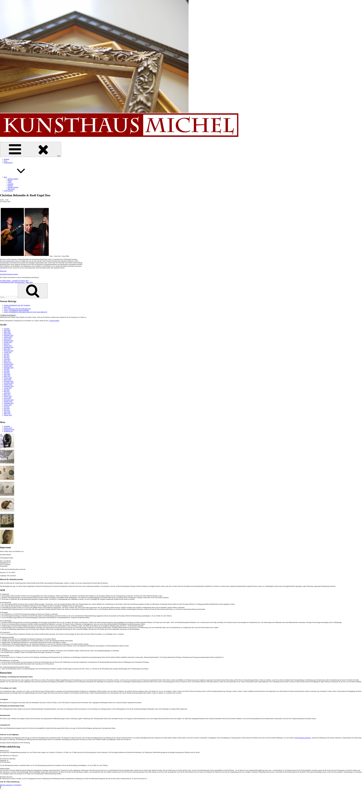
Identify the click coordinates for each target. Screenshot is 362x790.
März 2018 (7, 413)
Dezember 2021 (8, 350)
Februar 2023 (8, 345)
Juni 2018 (7, 408)
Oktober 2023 (8, 342)
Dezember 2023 (8, 340)
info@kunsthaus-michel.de (303, 738)
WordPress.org (8, 431)
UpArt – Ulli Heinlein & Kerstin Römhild (16, 310)
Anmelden (7, 426)
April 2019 (7, 393)
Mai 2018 (7, 410)
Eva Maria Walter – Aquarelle (14, 280)
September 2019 (8, 386)
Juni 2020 (7, 371)
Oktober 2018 (8, 401)
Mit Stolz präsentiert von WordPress (10, 785)
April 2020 (7, 374)
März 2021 (7, 361)
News (5, 161)
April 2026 (7, 330)
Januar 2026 (7, 334)
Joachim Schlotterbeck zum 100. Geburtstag (17, 305)
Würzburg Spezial (13, 187)
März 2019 (7, 395)
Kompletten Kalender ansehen (9, 274)
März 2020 (7, 376)
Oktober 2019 (8, 384)
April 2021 (7, 359)
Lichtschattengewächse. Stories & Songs (16, 282)
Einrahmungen (8, 162)
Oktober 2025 (8, 337)
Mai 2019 (7, 391)
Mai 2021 (7, 357)
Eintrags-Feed (8, 428)
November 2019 (8, 383)
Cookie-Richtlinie (54, 320)
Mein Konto (11, 189)
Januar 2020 (7, 379)
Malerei (10, 180)
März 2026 (7, 332)
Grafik (9, 182)
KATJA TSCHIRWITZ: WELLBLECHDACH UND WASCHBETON (25, 312)
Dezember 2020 (8, 364)
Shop (5, 177)
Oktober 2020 (8, 366)
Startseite (6, 159)
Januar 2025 (7, 339)
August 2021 (8, 352)
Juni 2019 (7, 389)
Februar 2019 (8, 396)
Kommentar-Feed (9, 429)
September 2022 (8, 347)
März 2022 (7, 349)
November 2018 (8, 400)
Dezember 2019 (8, 381)
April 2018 (7, 412)
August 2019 (8, 388)
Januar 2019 (7, 398)
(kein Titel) (7, 307)
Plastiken (10, 185)
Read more (3, 271)
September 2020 (8, 367)
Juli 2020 (6, 369)
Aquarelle (10, 184)
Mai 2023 (7, 344)
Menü (58, 156)
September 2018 (8, 403)
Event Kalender (8, 190)
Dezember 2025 (8, 335)
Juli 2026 (6, 328)
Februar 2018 (8, 415)
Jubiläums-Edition (13, 179)
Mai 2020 (7, 373)
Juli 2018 (6, 406)
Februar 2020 (8, 378)
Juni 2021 (7, 356)
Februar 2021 (8, 362)
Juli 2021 (6, 354)
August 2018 (8, 405)
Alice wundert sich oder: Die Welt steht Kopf (17, 308)
